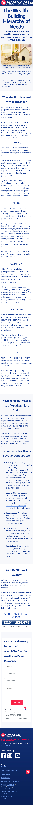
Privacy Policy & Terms (10, 781)
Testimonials (6, 774)
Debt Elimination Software (16, 505)
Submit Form (17, 702)
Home (3, 767)
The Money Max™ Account (11, 770)
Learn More (5, 778)
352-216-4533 (15, 715)
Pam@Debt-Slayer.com (18, 718)
